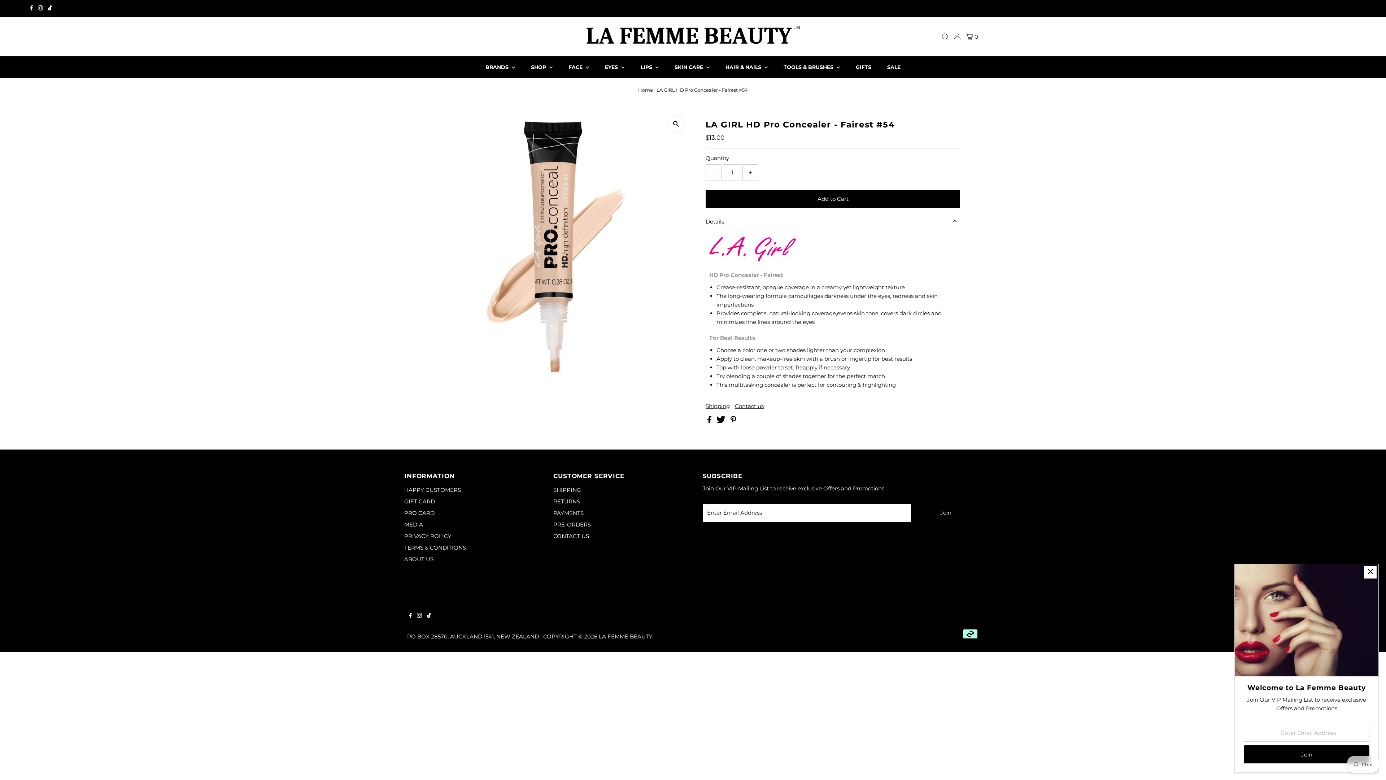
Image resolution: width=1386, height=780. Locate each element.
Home (645, 90)
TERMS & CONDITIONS (435, 547)
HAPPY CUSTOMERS (432, 489)
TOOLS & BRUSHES (809, 67)
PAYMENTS (568, 513)
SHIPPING (567, 489)
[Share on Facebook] (710, 421)
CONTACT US (571, 536)
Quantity (717, 158)
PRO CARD (419, 513)
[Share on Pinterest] (733, 421)
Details (715, 221)
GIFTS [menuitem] (863, 67)
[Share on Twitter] (721, 421)
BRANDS (497, 67)
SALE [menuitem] (894, 67)
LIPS (647, 67)
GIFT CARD (419, 501)
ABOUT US (418, 559)
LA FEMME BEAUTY (625, 636)
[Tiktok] (50, 8)
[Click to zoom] (676, 124)
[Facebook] (31, 8)
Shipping (718, 406)
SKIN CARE (690, 67)
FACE (576, 67)
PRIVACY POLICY (428, 536)
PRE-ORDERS (572, 524)
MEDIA (413, 524)
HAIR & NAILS (744, 67)
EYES (612, 67)
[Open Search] (945, 37)
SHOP (539, 67)
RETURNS (566, 501)
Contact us (749, 406)
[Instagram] (40, 8)
